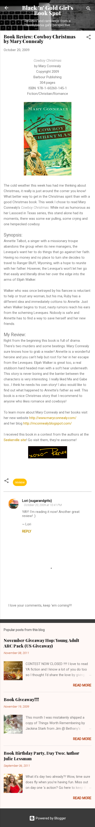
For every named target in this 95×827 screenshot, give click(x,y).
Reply (26, 531)
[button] (88, 37)
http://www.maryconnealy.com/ (52, 418)
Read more (82, 685)
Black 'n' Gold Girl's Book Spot (47, 10)
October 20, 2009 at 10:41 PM (43, 505)
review (20, 482)
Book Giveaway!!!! (21, 699)
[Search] (88, 9)
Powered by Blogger (50, 818)
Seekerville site (15, 440)
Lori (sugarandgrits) (37, 501)
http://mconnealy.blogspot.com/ (47, 423)
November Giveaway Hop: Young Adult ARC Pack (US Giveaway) (41, 643)
